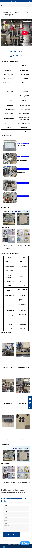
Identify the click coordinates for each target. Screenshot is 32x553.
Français (20, 1)
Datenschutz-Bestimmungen (14, 544)
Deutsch (25, 1)
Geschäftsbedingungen (16, 546)
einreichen (11, 534)
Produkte (11, 6)
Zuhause (4, 6)
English (11, 1)
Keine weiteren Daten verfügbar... (15, 490)
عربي (30, 1)
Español (16, 1)
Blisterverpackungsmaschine (23, 6)
